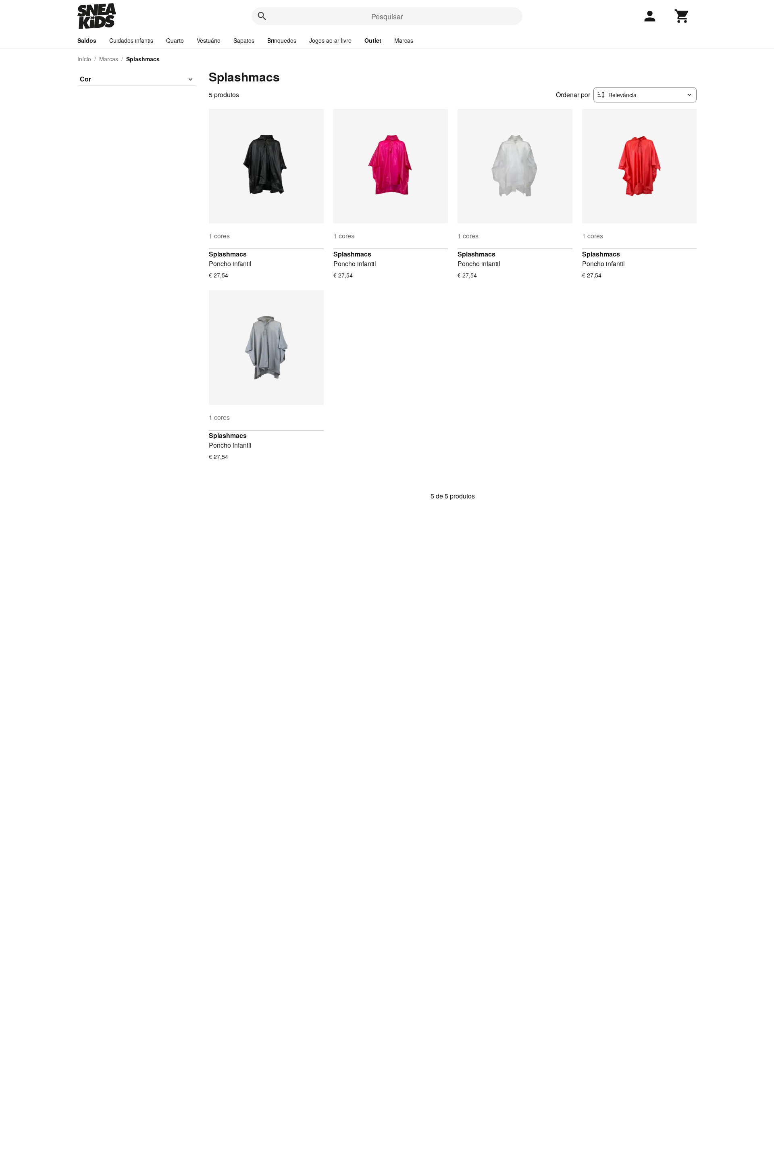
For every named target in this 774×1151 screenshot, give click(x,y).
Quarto (175, 40)
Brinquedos (281, 40)
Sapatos (243, 40)
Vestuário (209, 40)
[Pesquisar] (262, 16)
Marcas (403, 40)
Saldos (86, 40)
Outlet (372, 40)
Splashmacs (228, 254)
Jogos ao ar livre (330, 40)
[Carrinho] (682, 16)
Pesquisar (387, 16)
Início (84, 59)
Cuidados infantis (131, 40)
